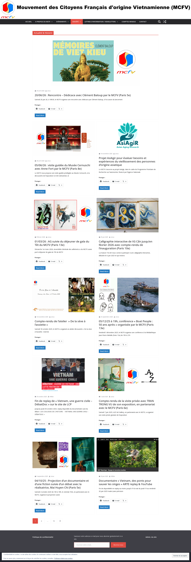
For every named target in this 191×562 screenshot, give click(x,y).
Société (75, 22)
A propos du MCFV (42, 22)
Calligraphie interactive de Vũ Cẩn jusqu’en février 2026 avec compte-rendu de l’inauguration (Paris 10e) (125, 245)
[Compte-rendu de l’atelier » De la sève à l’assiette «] (63, 295)
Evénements (61, 22)
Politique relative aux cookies (63, 558)
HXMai (51, 397)
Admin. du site (151, 537)
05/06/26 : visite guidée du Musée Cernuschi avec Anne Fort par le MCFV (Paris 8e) (62, 166)
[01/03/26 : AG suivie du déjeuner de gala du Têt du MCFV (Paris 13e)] (63, 215)
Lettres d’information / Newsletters (100, 22)
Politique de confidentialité (42, 537)
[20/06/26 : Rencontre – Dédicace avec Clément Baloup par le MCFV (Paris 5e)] (95, 61)
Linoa (49, 91)
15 (54, 521)
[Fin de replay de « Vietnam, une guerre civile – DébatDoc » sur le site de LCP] (63, 374)
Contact (142, 22)
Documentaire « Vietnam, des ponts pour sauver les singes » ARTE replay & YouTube (125, 482)
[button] (51, 21)
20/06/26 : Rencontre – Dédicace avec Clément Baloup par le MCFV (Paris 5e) (83, 95)
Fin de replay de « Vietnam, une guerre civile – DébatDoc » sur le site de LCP (63, 402)
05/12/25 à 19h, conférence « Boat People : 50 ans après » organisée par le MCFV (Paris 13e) (126, 324)
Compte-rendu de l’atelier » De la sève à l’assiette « (60, 322)
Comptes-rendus (129, 22)
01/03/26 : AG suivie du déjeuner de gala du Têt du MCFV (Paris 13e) (62, 243)
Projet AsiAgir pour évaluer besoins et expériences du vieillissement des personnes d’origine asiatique (127, 161)
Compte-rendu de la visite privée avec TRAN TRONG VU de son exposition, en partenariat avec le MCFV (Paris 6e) (127, 404)
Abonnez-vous (118, 545)
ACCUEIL (28, 22)
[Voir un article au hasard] (164, 21)
